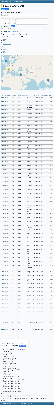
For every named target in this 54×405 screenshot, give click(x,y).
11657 (3, 237)
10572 (3, 125)
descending (6, 26)
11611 (3, 229)
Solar (4, 51)
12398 (3, 311)
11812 (3, 253)
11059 (3, 185)
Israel (4, 40)
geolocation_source (25, 34)
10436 (3, 113)
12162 (3, 283)
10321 (3, 98)
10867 (3, 157)
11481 (3, 217)
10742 (3, 145)
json (9, 31)
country (12, 34)
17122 (3, 322)
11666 (3, 241)
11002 (3, 169)
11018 (3, 181)
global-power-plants (10, 1)
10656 (3, 133)
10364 (3, 101)
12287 (3, 287)
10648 (3, 129)
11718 (3, 245)
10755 (3, 149)
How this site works (18, 403)
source (16, 34)
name (27, 95)
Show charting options (5, 92)
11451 (3, 209)
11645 (3, 233)
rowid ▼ (7, 95)
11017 (3, 177)
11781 (3, 249)
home (2, 1)
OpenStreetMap (45, 89)
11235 (3, 201)
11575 (3, 225)
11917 (3, 265)
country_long (21, 95)
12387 (3, 303)
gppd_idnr (35, 95)
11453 (3, 213)
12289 (3, 291)
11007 (3, 173)
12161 (3, 279)
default (11, 343)
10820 (3, 153)
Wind (4, 52)
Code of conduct (27, 403)
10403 (3, 109)
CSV (11, 31)
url (19, 34)
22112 (3, 330)
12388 (3, 307)
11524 (3, 221)
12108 (3, 271)
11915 (3, 257)
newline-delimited (20, 343)
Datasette (9, 403)
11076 (3, 189)
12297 (3, 295)
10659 (3, 137)
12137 (3, 275)
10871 (3, 161)
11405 (3, 205)
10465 (3, 121)
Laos (4, 42)
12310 (3, 299)
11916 (3, 261)
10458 (3, 117)
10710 (3, 141)
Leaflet (40, 89)
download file (14, 345)
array (14, 343)
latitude (51, 95)
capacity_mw (43, 95)
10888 (3, 165)
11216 (3, 197)
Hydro (4, 49)
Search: (3, 15)
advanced (15, 31)
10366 (3, 105)
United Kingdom (7, 44)
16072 (3, 315)
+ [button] (3, 56)
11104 (3, 193)
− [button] (3, 59)
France (4, 39)
